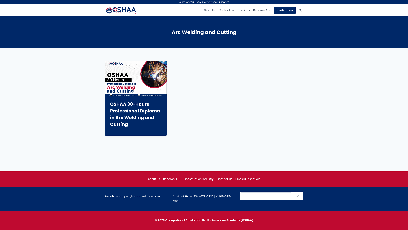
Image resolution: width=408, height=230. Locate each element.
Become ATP (261, 10)
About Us (209, 10)
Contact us (226, 10)
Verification (285, 10)
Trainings (243, 10)
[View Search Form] (300, 10)
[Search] (297, 195)
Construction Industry (199, 179)
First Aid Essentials (247, 179)
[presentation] (136, 78)
